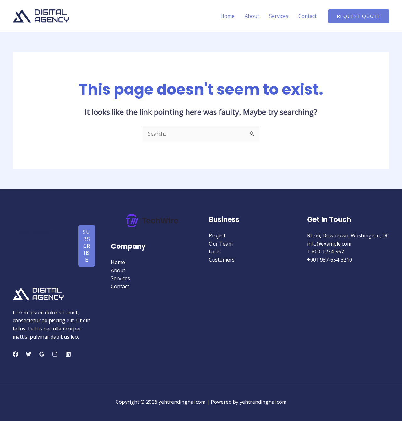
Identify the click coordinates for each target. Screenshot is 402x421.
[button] (358, 16)
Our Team (221, 243)
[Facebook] (15, 354)
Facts (215, 251)
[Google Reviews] (42, 354)
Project (217, 235)
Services (278, 16)
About (252, 16)
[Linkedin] (68, 354)
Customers (222, 259)
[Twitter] (28, 354)
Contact (307, 16)
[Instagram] (55, 354)
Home (227, 16)
